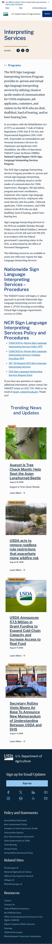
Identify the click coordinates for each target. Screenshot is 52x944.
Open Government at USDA (17, 840)
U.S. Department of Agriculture (25, 13)
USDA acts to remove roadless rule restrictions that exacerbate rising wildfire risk (24, 549)
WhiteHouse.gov (12, 884)
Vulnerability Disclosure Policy (18, 852)
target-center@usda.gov (25, 391)
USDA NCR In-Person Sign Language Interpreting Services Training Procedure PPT (28, 355)
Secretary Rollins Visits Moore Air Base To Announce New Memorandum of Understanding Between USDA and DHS (26, 716)
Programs (14, 65)
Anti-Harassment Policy (15, 824)
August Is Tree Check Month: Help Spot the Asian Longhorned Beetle (25, 471)
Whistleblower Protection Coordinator (22, 936)
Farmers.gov (10, 867)
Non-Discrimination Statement (19, 836)
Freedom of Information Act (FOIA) (21, 828)
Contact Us (9, 904)
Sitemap (8, 928)
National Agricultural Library (17, 871)
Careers (7, 900)
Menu (47, 14)
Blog (20, 8)
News (7, 8)
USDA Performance (13, 932)
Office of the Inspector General (18, 876)
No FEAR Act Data (12, 912)
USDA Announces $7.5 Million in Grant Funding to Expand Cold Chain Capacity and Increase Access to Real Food (25, 630)
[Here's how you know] (26, 3)
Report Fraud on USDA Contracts (19, 924)
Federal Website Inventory (16, 908)
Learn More (15, 493)
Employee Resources (39, 8)
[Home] (5, 15)
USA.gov (8, 880)
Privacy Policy (10, 848)
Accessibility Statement (15, 820)
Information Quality (13, 832)
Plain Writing (10, 844)
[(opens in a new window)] (8, 792)
